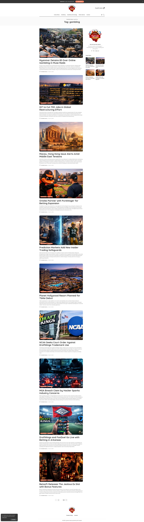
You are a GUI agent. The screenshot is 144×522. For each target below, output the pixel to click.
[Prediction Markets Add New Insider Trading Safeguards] (61, 230)
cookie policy (4, 517)
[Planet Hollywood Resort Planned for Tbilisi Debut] (61, 278)
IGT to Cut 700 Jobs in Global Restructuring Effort (55, 108)
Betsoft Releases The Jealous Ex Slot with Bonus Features (59, 485)
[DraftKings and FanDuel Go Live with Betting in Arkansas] (61, 420)
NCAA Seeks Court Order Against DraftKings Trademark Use (57, 343)
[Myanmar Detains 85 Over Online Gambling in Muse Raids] (61, 43)
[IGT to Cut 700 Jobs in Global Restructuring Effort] (61, 89)
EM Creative (79, 520)
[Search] (104, 14)
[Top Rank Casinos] (72, 8)
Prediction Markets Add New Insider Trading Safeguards (58, 248)
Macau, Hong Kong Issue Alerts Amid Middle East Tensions (59, 155)
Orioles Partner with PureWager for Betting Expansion (58, 202)
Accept (13, 519)
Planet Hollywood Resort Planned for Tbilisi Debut (59, 297)
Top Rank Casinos (44, 71)
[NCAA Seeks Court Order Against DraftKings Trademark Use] (61, 325)
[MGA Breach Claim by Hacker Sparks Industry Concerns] (61, 373)
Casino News (43, 56)
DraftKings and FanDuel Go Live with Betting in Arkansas (59, 438)
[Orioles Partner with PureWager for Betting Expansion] (61, 183)
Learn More (80, 1)
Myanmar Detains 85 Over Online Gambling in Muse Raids (57, 61)
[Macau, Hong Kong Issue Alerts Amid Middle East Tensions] (61, 136)
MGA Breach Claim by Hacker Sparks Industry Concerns (59, 391)
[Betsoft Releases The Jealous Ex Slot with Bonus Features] (61, 467)
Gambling (50, 56)
